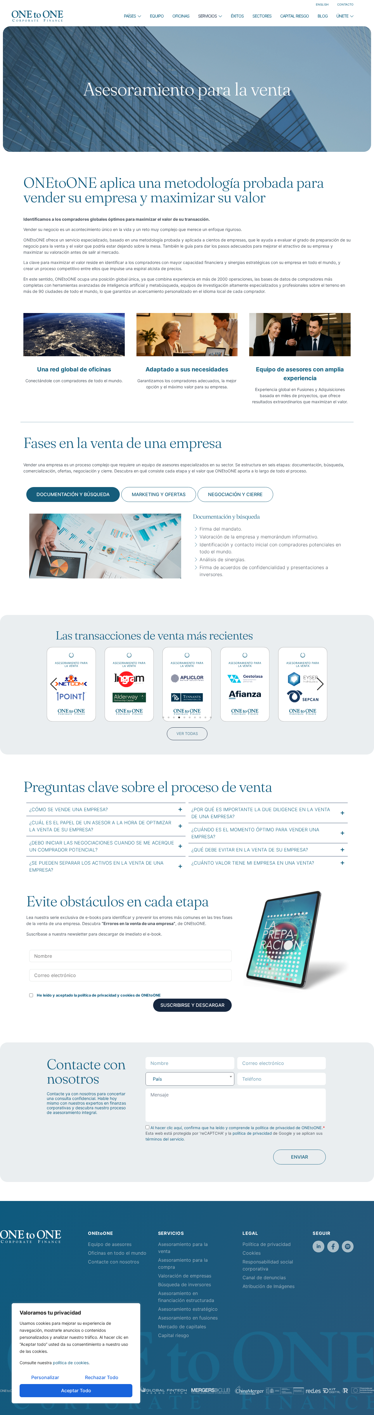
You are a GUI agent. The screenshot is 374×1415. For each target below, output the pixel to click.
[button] (320, 684)
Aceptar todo (76, 1390)
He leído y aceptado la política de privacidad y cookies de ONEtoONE (99, 995)
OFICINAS (180, 15)
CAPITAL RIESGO (294, 15)
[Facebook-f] (333, 1246)
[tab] (73, 494)
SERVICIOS (207, 15)
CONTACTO (345, 4)
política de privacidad (252, 1133)
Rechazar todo (101, 1377)
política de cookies (71, 1362)
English (322, 4)
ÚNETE (342, 15)
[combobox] (189, 1079)
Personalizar (45, 1377)
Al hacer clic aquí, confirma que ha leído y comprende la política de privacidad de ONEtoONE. (236, 1127)
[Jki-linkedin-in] (318, 1246)
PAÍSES (130, 15)
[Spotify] (348, 1246)
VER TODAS (187, 733)
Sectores (261, 15)
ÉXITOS (237, 15)
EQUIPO (157, 15)
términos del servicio (165, 1139)
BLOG (323, 15)
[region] (76, 1353)
